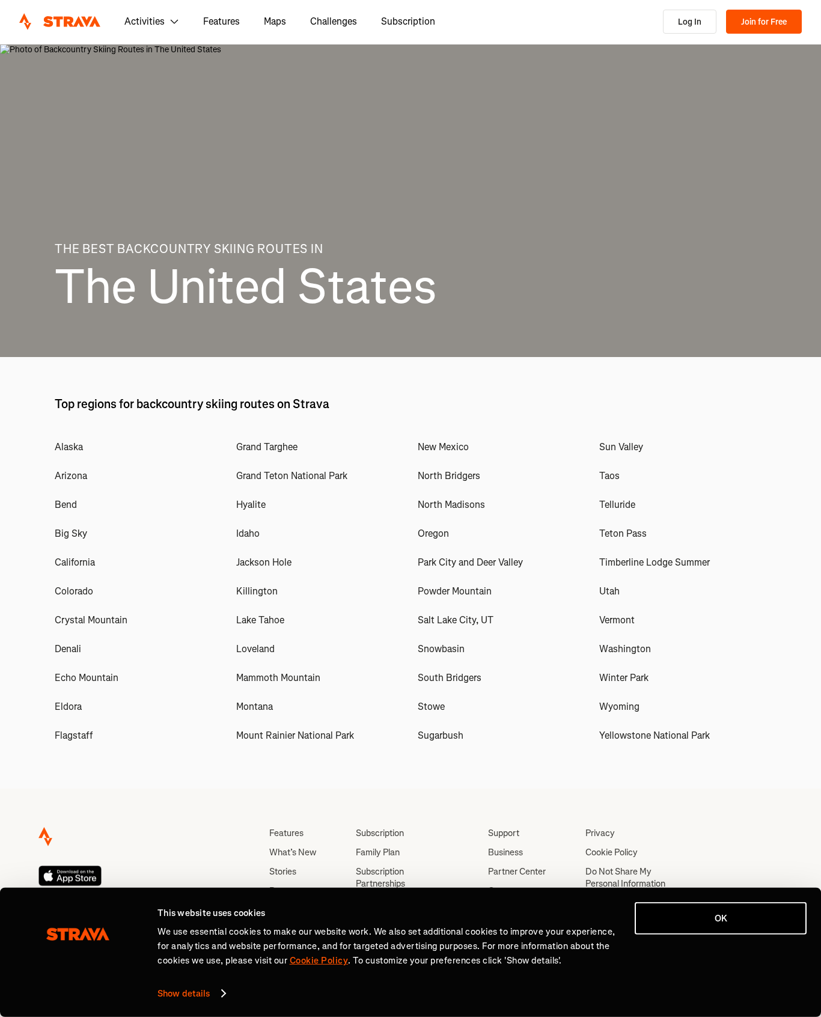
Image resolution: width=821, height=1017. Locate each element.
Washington (625, 649)
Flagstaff (74, 735)
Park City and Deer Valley (470, 562)
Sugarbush (440, 735)
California (75, 562)
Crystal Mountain (91, 620)
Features (221, 21)
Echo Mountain (86, 677)
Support (503, 833)
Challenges (333, 21)
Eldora (68, 706)
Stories (282, 872)
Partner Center (517, 872)
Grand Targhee (267, 447)
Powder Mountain (455, 591)
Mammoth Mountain (278, 677)
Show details (183, 994)
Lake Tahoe (260, 620)
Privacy (600, 833)
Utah (609, 591)
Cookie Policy (611, 852)
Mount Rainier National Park (295, 735)
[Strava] (59, 21)
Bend (66, 504)
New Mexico (443, 447)
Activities (144, 21)
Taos (609, 475)
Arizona (71, 475)
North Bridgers (449, 475)
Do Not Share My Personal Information (625, 878)
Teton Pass (623, 533)
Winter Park (624, 677)
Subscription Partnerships (380, 878)
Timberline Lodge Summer (654, 562)
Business (505, 852)
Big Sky (71, 533)
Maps (275, 21)
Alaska (69, 447)
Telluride (617, 504)
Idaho (248, 533)
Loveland (255, 649)
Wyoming (619, 706)
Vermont (617, 620)
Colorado (74, 591)
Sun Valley (621, 447)
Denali (68, 649)
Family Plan (378, 852)
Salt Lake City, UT (455, 620)
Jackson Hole (263, 562)
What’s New (292, 852)
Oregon (433, 533)
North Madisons (451, 504)
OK (721, 918)
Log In (689, 22)
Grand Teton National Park (291, 475)
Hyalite (251, 504)
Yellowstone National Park (654, 735)
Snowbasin (441, 649)
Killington (257, 591)
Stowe (431, 706)
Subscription (408, 21)
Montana (254, 706)
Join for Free (764, 22)
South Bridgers (449, 677)
